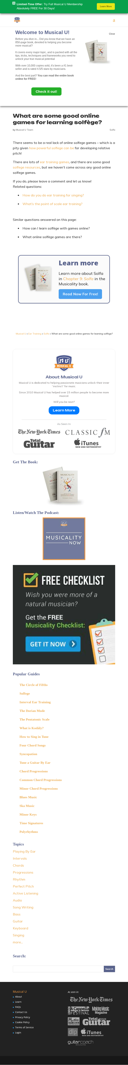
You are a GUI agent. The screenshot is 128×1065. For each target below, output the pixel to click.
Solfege (25, 693)
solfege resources (26, 167)
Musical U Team (24, 129)
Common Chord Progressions (41, 780)
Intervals (20, 858)
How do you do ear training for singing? (53, 195)
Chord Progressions (34, 771)
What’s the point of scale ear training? (52, 204)
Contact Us (21, 1012)
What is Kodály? (32, 728)
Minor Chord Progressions (39, 788)
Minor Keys (28, 814)
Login (18, 1032)
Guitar (18, 921)
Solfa (112, 129)
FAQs (18, 1007)
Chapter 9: (78, 278)
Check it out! (46, 91)
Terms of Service (24, 1027)
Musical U (21, 333)
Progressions (23, 872)
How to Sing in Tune (34, 736)
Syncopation (28, 754)
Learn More (64, 410)
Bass (16, 914)
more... (18, 942)
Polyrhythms (29, 832)
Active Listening (25, 893)
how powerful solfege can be (51, 148)
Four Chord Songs (33, 745)
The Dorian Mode (32, 711)
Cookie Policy (22, 1022)
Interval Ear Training (35, 702)
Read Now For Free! (80, 294)
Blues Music (28, 797)
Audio (17, 900)
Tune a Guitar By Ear (35, 762)
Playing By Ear (24, 851)
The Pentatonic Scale (35, 719)
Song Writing (23, 907)
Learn (18, 1001)
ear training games (54, 162)
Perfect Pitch (23, 886)
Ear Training (34, 333)
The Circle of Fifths (34, 685)
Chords (18, 865)
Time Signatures (31, 823)
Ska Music (27, 806)
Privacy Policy (22, 1017)
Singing (18, 935)
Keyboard (20, 928)
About (18, 996)
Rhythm (19, 879)
